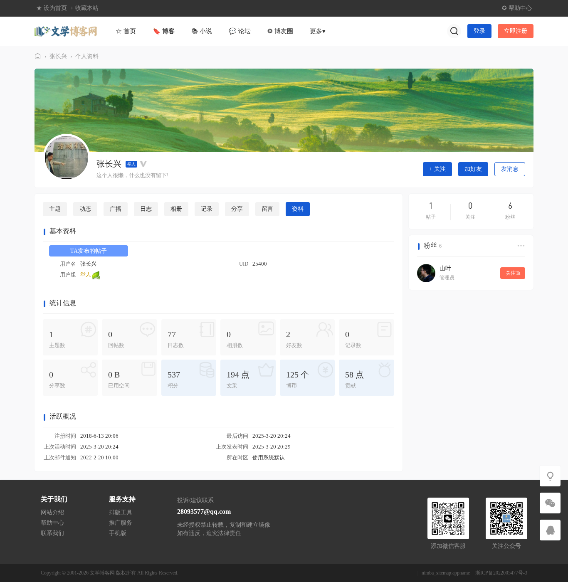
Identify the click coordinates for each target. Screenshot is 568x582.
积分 (174, 379)
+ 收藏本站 (84, 8)
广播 (115, 209)
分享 (237, 209)
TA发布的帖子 (88, 251)
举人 (131, 164)
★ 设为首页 (51, 8)
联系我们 (52, 533)
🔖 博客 (164, 31)
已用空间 (119, 379)
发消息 (510, 169)
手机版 (117, 533)
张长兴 (58, 56)
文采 (238, 379)
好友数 (294, 339)
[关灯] (550, 476)
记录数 (353, 339)
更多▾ (318, 31)
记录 (206, 209)
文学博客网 (38, 56)
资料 (298, 209)
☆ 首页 (126, 31)
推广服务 (120, 523)
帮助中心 (52, 523)
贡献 (354, 379)
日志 (146, 209)
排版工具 (120, 512)
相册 (176, 209)
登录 (479, 31)
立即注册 (515, 31)
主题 (55, 209)
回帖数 (116, 339)
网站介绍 (52, 512)
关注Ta (513, 273)
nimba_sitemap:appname (446, 573)
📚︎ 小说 (201, 31)
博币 (297, 379)
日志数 (176, 339)
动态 (85, 209)
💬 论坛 (240, 31)
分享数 (57, 379)
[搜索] (454, 31)
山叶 (445, 268)
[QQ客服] (550, 530)
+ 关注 (437, 169)
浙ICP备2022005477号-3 (501, 573)
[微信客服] (550, 503)
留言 (267, 209)
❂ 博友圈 (280, 31)
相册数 (235, 339)
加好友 (473, 169)
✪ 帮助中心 (517, 8)
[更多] (521, 246)
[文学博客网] (66, 30)
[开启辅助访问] (494, 8)
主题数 (57, 339)
